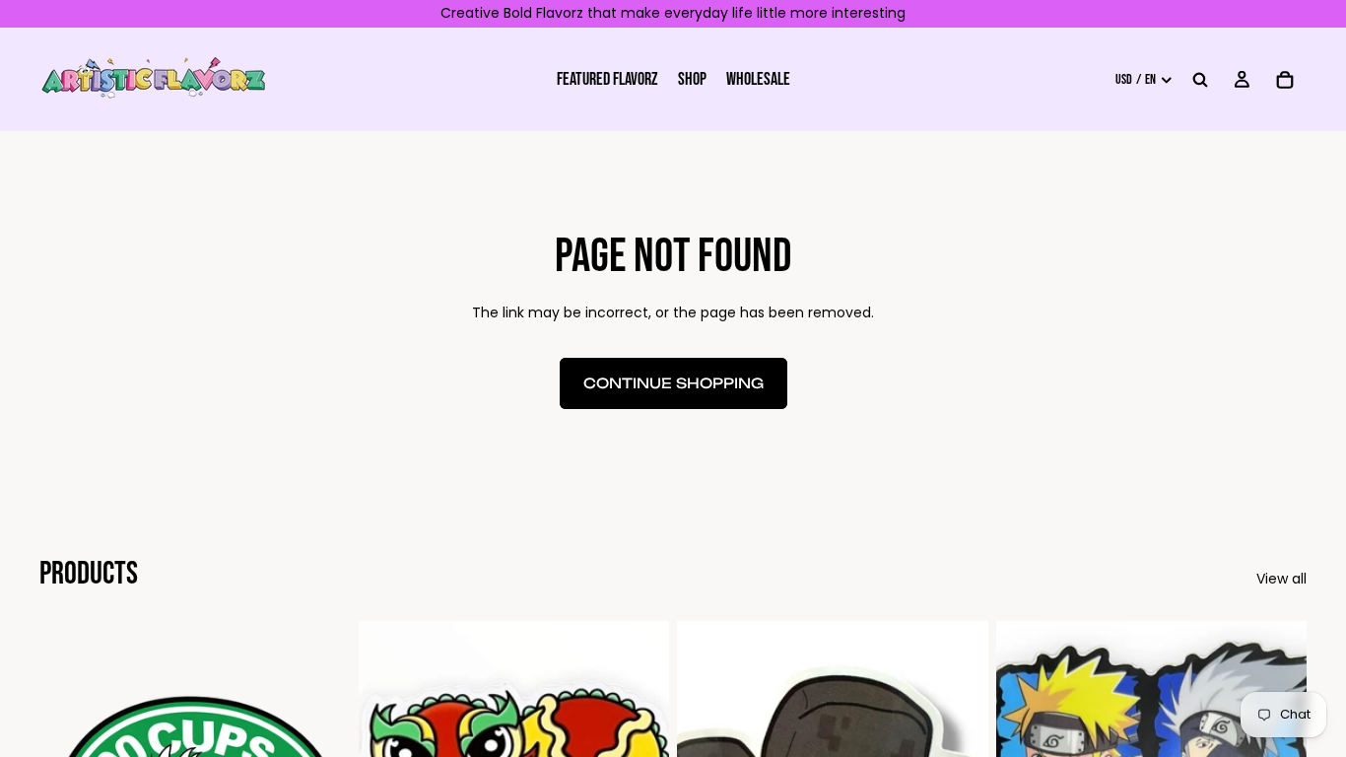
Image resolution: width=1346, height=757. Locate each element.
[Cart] (1285, 79)
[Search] (1200, 79)
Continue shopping (673, 383)
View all (1281, 579)
